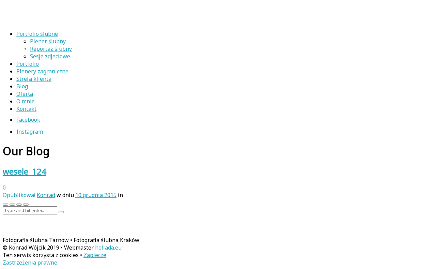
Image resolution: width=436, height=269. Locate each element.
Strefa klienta (33, 79)
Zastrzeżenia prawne (30, 262)
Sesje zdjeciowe (50, 56)
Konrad (46, 195)
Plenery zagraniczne (42, 71)
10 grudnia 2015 (95, 195)
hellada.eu (108, 247)
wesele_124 (24, 171)
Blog (22, 86)
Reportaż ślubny (51, 49)
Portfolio (27, 64)
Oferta (24, 94)
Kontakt (26, 109)
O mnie (25, 101)
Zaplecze (94, 255)
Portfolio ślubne (37, 34)
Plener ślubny (48, 41)
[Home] (47, 21)
